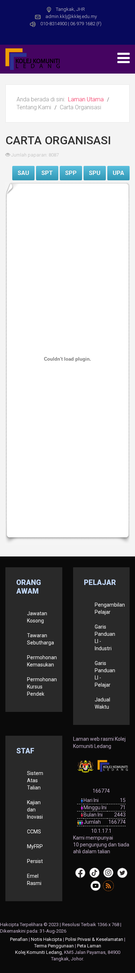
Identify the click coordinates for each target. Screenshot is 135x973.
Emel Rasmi (34, 879)
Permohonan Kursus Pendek (39, 687)
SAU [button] (23, 172)
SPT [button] (47, 172)
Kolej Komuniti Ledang (38, 952)
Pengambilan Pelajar (107, 608)
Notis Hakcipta (46, 939)
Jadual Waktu (102, 703)
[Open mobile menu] (123, 58)
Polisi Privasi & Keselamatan (94, 939)
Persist (35, 861)
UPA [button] (118, 172)
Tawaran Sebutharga (39, 639)
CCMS (34, 832)
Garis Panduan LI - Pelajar (105, 674)
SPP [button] (71, 172)
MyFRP (35, 846)
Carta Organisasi (58, 140)
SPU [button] (94, 172)
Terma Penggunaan (54, 945)
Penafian (19, 939)
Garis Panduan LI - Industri (105, 637)
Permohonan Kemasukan (39, 661)
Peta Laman (89, 945)
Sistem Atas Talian (35, 780)
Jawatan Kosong (37, 617)
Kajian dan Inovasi (35, 810)
